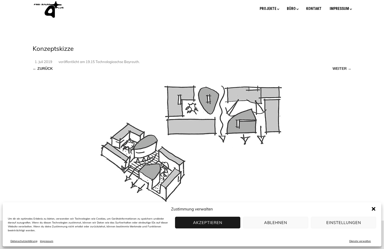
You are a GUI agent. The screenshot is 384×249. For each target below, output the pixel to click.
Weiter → (342, 68)
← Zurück (43, 68)
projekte (268, 9)
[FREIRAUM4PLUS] (49, 17)
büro (291, 9)
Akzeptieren (207, 222)
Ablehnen (275, 222)
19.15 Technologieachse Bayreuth (112, 62)
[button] (373, 208)
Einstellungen (343, 222)
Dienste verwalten (360, 241)
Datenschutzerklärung (23, 241)
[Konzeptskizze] (192, 138)
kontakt (314, 9)
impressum (46, 241)
